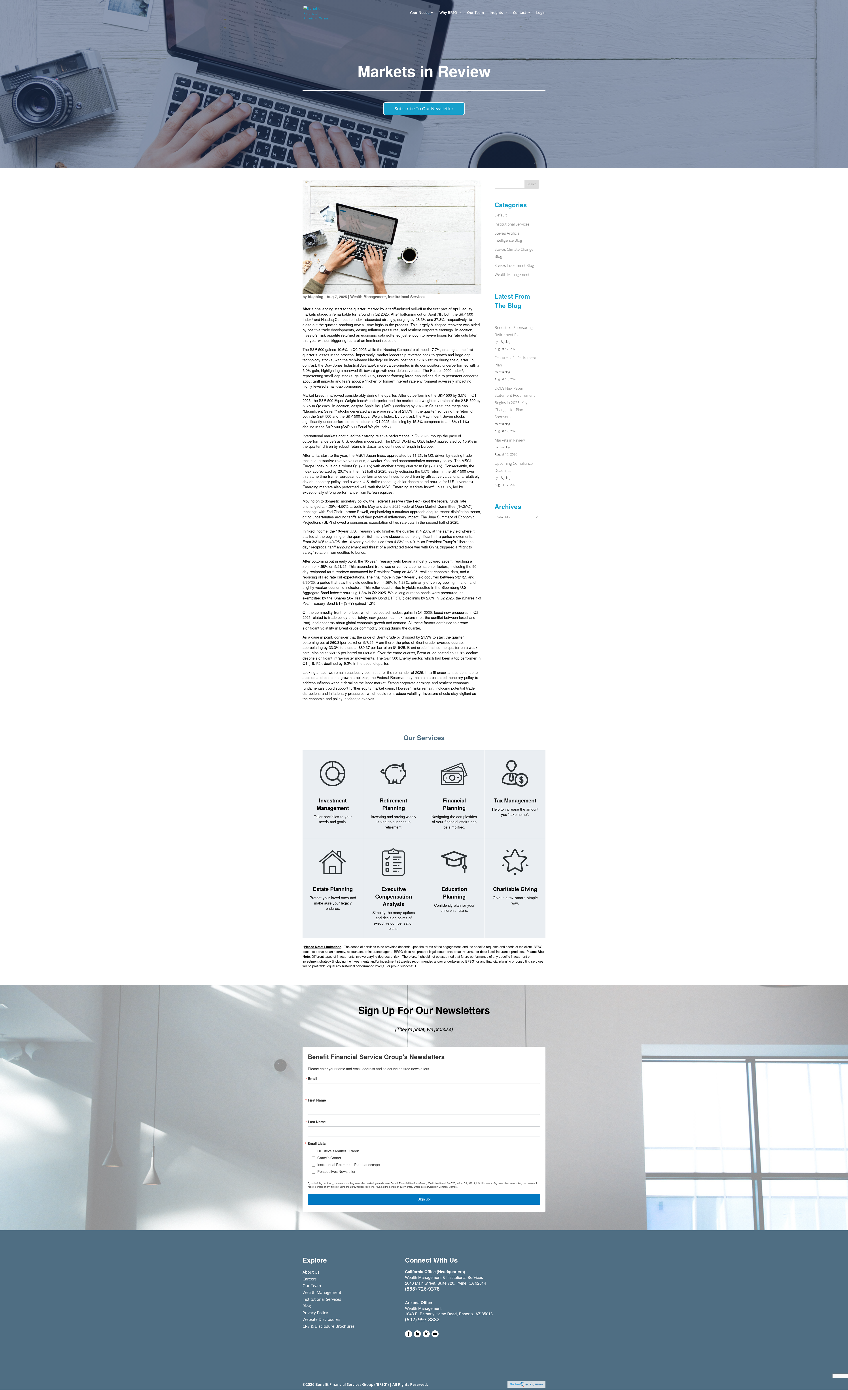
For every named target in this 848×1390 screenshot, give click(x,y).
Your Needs (419, 13)
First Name (317, 1100)
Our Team (475, 13)
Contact (519, 13)
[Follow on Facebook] (408, 1333)
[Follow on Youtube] (435, 1333)
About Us (311, 1272)
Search (531, 184)
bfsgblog (315, 296)
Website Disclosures (321, 1319)
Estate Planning (333, 889)
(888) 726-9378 (422, 1288)
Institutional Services (406, 296)
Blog (307, 1305)
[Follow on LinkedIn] (417, 1333)
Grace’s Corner (329, 1157)
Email (312, 1078)
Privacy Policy (315, 1312)
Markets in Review (510, 440)
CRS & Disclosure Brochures (329, 1326)
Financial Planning (454, 804)
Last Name (317, 1122)
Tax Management (515, 800)
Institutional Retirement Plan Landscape (348, 1164)
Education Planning (454, 892)
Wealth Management (368, 296)
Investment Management (333, 804)
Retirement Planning (393, 804)
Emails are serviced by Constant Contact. (435, 1186)
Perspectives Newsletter (336, 1171)
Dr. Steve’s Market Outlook (338, 1150)
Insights (496, 13)
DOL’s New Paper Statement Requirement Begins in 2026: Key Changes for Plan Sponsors (515, 402)
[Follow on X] (426, 1333)
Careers (310, 1279)
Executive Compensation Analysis (393, 896)
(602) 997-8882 (422, 1319)
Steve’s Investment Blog (514, 265)
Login (540, 13)
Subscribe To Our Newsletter (424, 109)
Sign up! (424, 1199)
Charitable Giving (515, 889)
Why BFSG (448, 13)
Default (501, 215)
